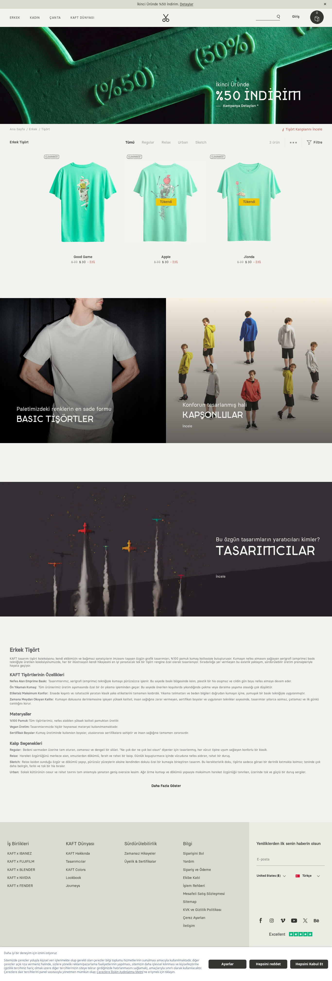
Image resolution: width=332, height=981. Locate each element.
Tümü (129, 142)
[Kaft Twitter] (305, 920)
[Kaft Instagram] (272, 920)
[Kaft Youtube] (294, 920)
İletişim (189, 926)
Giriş (295, 16)
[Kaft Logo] (165, 18)
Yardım (188, 861)
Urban (183, 142)
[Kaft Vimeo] (283, 920)
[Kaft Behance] (316, 920)
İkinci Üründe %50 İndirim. (158, 4)
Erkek (33, 129)
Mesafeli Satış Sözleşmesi (204, 894)
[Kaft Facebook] (260, 920)
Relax (166, 142)
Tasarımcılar (76, 861)
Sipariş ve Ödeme (197, 870)
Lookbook (73, 878)
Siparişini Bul (193, 853)
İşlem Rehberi (194, 886)
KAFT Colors (76, 870)
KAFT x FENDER (20, 886)
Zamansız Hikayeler (140, 853)
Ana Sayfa (17, 129)
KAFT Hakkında (78, 853)
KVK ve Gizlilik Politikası (202, 910)
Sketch (201, 142)
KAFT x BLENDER (21, 870)
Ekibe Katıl (191, 878)
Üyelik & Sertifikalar (140, 861)
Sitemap (189, 902)
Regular (148, 142)
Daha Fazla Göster (166, 786)
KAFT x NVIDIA (19, 878)
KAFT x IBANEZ (19, 853)
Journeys (73, 886)
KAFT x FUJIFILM (20, 861)
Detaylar (186, 4)
